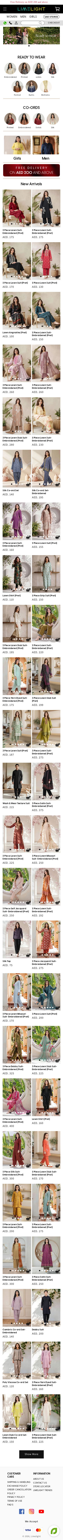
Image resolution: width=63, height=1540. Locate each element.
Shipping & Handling (18, 1482)
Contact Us (40, 1483)
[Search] (40, 23)
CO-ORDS (31, 108)
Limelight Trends (42, 1490)
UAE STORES (51, 16)
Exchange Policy (17, 1486)
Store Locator (41, 1486)
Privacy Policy (16, 1497)
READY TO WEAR (31, 57)
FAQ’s (10, 1505)
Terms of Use (14, 1501)
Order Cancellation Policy (19, 1492)
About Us (38, 1479)
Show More (31, 1454)
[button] (5, 9)
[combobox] (32, 23)
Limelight (36, 1536)
